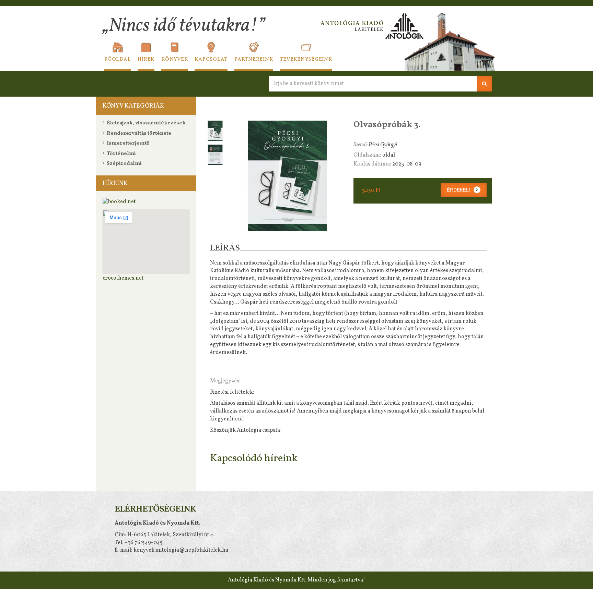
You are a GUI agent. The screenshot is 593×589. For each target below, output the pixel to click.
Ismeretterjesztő (128, 143)
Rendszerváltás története (139, 133)
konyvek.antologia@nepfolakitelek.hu (181, 550)
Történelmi (121, 153)
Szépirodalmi (124, 163)
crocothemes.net (123, 278)
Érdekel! (458, 190)
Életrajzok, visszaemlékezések (146, 123)
